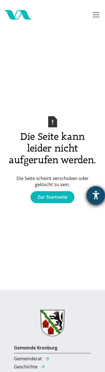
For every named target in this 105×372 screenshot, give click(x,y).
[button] (95, 14)
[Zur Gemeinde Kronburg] (52, 324)
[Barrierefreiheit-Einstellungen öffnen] (96, 195)
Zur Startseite (52, 197)
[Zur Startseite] (17, 15)
